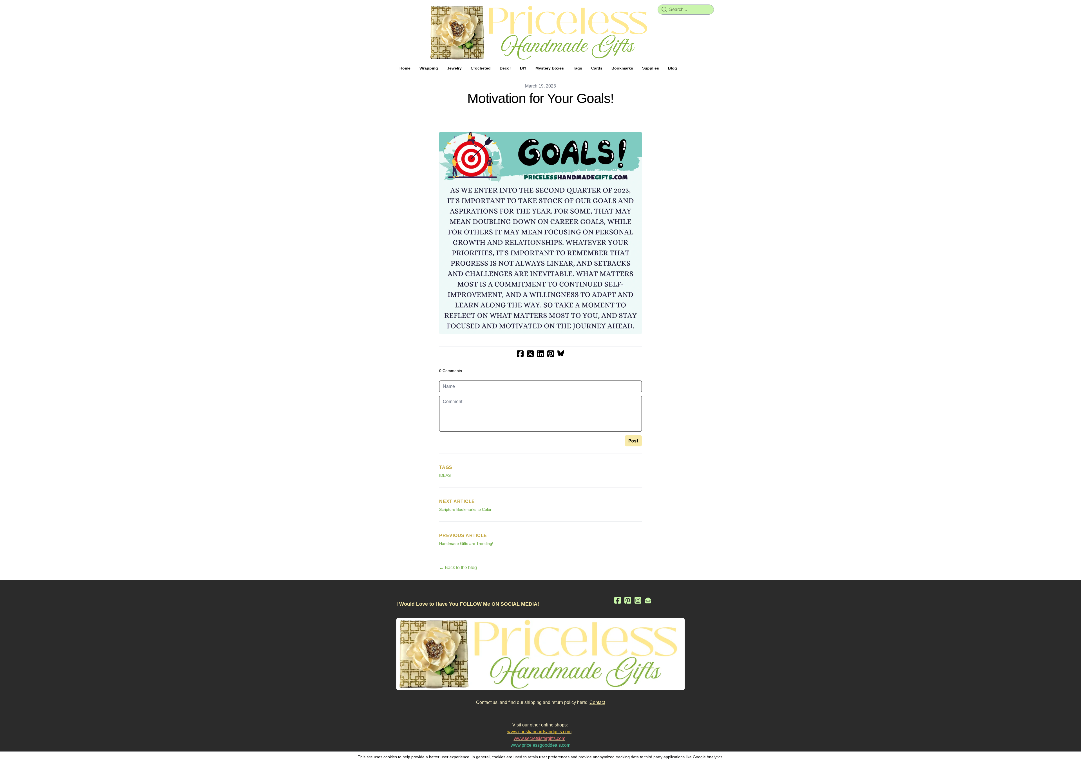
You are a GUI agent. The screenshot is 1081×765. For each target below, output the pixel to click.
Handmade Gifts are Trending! (466, 543)
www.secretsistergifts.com (539, 738)
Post (633, 441)
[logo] (540, 33)
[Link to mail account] (648, 600)
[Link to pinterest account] (627, 600)
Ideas (445, 475)
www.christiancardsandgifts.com (539, 731)
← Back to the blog (458, 567)
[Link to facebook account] (617, 600)
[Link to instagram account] (638, 600)
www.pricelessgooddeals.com (540, 745)
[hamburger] (371, 9)
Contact (597, 702)
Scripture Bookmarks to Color (465, 509)
